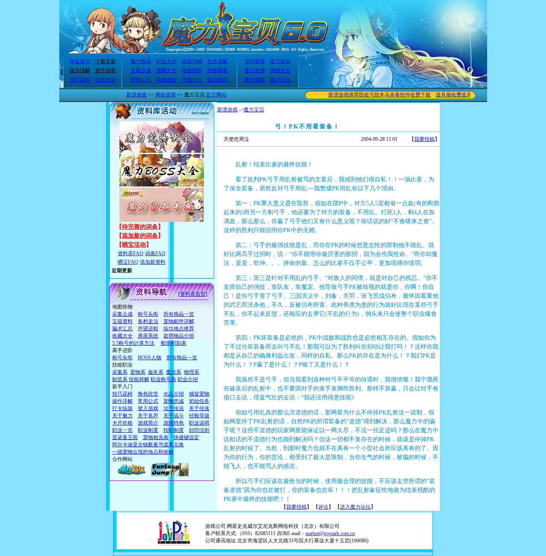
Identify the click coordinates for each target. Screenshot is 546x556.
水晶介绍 (173, 394)
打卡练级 (122, 408)
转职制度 (173, 430)
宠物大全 (166, 70)
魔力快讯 (141, 61)
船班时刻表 (173, 343)
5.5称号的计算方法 (133, 343)
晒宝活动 (134, 245)
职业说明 (199, 423)
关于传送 (199, 408)
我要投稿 (424, 139)
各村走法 (148, 321)
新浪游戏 (136, 95)
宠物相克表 (155, 437)
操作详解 (80, 70)
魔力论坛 (280, 80)
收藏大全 (122, 336)
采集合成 (141, 70)
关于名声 (148, 416)
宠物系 (137, 372)
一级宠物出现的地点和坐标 (143, 452)
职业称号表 (163, 379)
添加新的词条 (140, 236)
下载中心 (192, 80)
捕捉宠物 (199, 394)
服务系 (155, 372)
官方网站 (216, 95)
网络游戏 (165, 95)
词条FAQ (155, 253)
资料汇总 (141, 80)
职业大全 (166, 61)
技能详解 (192, 61)
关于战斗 (173, 416)
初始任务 (199, 401)
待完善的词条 (140, 227)
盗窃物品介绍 (178, 336)
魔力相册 (254, 70)
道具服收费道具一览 (453, 95)
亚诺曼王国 (125, 437)
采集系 (120, 372)
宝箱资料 (122, 321)
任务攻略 (217, 61)
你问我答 (254, 61)
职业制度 (148, 430)
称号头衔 (148, 314)
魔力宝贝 (254, 110)
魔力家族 (280, 61)
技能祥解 (139, 379)
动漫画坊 (166, 80)
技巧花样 (80, 80)
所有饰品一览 (178, 314)
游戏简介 (148, 423)
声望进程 (148, 329)
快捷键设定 (186, 437)
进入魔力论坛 (355, 507)
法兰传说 (173, 408)
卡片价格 (122, 423)
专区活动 (105, 80)
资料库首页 (193, 294)
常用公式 (148, 401)
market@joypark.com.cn (330, 533)
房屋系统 (148, 336)
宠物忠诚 (173, 401)
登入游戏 (148, 408)
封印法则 (199, 430)
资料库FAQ (130, 253)
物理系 (191, 372)
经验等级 (199, 416)
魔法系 (173, 372)
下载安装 (105, 61)
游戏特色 (173, 423)
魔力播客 (254, 80)
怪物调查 (217, 70)
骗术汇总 (122, 329)
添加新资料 (153, 262)
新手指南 (105, 70)
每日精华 (217, 80)
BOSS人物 (149, 358)
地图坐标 (192, 70)
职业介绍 (187, 379)
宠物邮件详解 (178, 321)
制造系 (120, 379)
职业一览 (122, 430)
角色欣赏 (148, 394)
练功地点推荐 (178, 329)
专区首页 (80, 61)
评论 (323, 507)
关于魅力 (122, 416)
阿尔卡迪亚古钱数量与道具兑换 (148, 445)
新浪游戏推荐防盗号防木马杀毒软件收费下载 (373, 95)
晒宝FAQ (128, 262)
